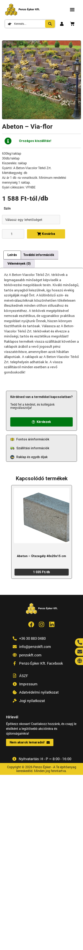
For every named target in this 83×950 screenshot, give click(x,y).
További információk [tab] (38, 255)
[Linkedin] (52, 624)
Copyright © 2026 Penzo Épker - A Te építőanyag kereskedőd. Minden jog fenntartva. (41, 769)
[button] (72, 9)
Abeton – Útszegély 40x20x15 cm (41, 556)
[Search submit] (50, 24)
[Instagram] (41, 624)
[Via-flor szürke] (41, 79)
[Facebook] (31, 624)
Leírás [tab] (12, 255)
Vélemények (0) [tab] (19, 263)
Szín (7, 208)
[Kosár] (72, 23)
